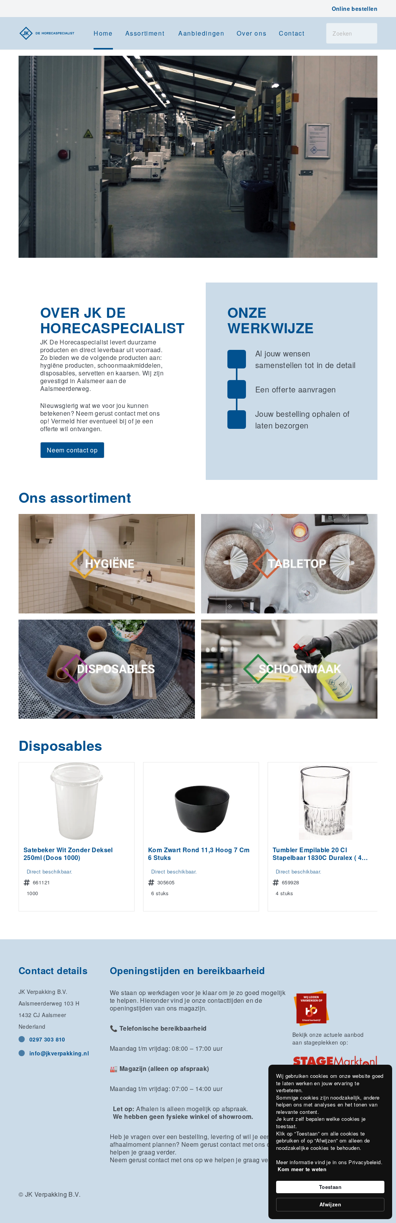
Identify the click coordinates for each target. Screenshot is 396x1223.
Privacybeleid (364, 1162)
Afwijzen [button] (330, 1204)
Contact (291, 33)
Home (103, 33)
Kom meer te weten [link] (302, 1169)
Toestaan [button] (330, 1186)
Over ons (251, 33)
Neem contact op (72, 449)
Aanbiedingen (201, 33)
